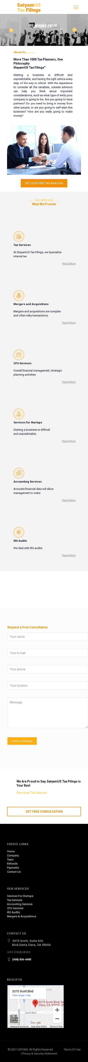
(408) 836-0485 (21, 959)
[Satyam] (29, 12)
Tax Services (14, 900)
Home (11, 851)
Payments (13, 867)
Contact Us (14, 871)
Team (10, 859)
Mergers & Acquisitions (21, 916)
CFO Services (15, 908)
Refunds (12, 863)
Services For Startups (20, 896)
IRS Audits (13, 912)
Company (13, 855)
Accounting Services (19, 904)
